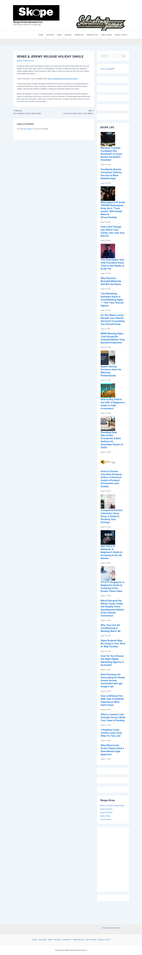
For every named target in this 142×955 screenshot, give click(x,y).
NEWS (50, 940)
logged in (30, 128)
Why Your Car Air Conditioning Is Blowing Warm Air (111, 627)
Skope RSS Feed (106, 812)
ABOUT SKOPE (91, 940)
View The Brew (105, 819)
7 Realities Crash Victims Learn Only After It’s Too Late (111, 732)
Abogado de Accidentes (111, 928)
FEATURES (42, 940)
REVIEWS (57, 940)
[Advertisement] (114, 858)
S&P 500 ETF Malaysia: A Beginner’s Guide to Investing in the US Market (111, 551)
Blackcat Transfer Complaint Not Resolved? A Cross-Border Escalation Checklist (112, 153)
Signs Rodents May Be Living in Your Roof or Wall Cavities (113, 643)
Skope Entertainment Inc (28, 21)
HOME (34, 940)
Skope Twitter (105, 815)
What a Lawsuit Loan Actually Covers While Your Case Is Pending (113, 717)
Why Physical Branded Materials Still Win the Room (111, 280)
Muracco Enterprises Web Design (112, 805)
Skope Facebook (106, 808)
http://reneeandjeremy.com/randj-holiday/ (63, 78)
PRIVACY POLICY (104, 940)
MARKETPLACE (78, 940)
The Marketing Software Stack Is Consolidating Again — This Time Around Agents (112, 299)
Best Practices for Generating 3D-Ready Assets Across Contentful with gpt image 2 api (113, 680)
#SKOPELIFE (66, 940)
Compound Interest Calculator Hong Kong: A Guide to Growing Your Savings (111, 515)
